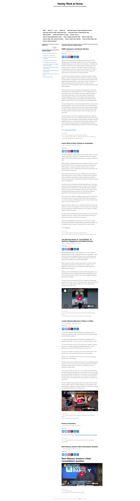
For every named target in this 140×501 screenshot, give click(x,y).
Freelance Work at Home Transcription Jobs (79, 30)
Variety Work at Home (70, 3)
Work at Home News (83, 135)
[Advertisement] (70, 18)
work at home (64, 138)
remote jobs (67, 136)
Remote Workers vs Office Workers (49, 55)
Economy (67, 312)
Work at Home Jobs (87, 37)
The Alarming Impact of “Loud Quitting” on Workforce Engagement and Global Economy (77, 240)
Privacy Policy (74, 34)
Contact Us (62, 30)
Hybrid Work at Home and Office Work (50, 53)
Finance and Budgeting (70, 440)
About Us (50, 30)
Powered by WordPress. (75, 498)
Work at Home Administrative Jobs (52, 37)
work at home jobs (80, 316)
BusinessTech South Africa (70, 130)
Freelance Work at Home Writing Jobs (78, 32)
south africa (75, 136)
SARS (71, 136)
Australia (66, 234)
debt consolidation (73, 492)
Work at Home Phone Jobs (90, 39)
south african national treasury (83, 136)
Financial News (76, 135)
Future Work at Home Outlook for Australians (77, 143)
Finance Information (69, 423)
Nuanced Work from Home (48, 76)
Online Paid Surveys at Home (60, 34)
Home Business (47, 34)
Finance (71, 312)
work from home (70, 138)
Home (44, 30)
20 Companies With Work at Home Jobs (50, 60)
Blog (56, 30)
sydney (70, 234)
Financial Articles (68, 135)
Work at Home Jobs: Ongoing (73, 39)
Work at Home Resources (50, 41)
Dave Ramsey (68, 458)
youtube (63, 314)
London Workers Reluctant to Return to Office (77, 321)
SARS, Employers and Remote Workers (75, 49)
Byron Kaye (67, 227)
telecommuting (93, 136)
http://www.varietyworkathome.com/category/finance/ (86, 435)
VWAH (73, 51)
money (79, 492)
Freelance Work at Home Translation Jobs (54, 32)
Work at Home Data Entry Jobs (72, 37)
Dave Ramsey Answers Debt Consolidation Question (80, 447)
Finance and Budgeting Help (81, 440)
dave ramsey (67, 492)
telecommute (74, 234)
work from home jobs (78, 138)
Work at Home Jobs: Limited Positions (53, 39)
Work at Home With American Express (50, 62)
